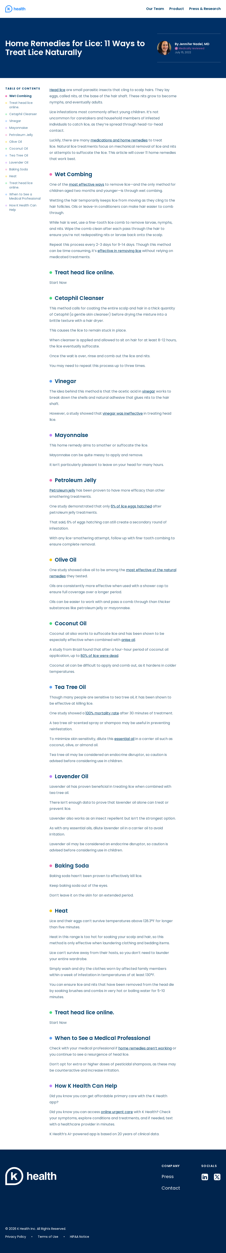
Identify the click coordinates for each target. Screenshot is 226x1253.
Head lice (57, 89)
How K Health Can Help (22, 207)
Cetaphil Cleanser (23, 114)
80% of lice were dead (99, 655)
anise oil (128, 639)
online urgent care (117, 1111)
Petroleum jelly (62, 490)
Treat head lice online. (21, 105)
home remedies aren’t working (145, 1048)
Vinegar (15, 121)
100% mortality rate (102, 713)
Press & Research (205, 8)
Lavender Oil (18, 162)
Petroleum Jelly (21, 135)
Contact (171, 1188)
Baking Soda (18, 169)
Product (176, 8)
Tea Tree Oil (18, 155)
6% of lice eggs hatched (131, 506)
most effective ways (86, 184)
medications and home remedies (119, 140)
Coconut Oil (18, 149)
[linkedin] (204, 1177)
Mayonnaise (18, 128)
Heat (13, 176)
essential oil (124, 738)
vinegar (148, 391)
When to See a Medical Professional (25, 196)
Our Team (155, 8)
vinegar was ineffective (123, 413)
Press (168, 1176)
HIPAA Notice (79, 1236)
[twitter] (217, 1177)
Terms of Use (48, 1236)
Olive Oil (15, 142)
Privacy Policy (15, 1236)
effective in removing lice (119, 250)
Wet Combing (20, 96)
